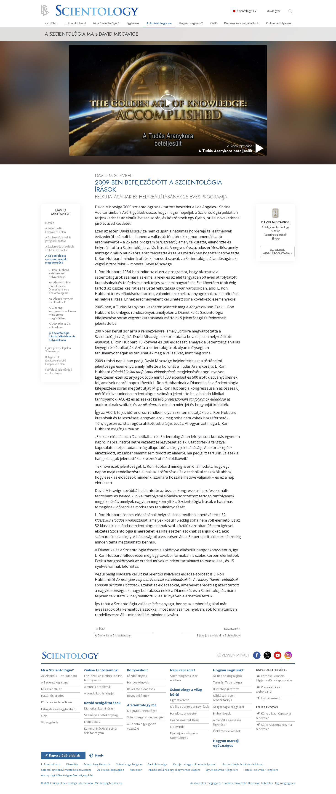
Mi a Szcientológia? (106, 23)
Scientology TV (246, 11)
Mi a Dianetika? (51, 689)
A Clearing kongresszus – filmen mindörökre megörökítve (62, 313)
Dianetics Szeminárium (99, 708)
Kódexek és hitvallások (56, 702)
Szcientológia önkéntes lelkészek (243, 764)
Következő (231, 629)
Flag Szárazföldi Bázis (185, 720)
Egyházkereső (179, 700)
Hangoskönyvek (138, 682)
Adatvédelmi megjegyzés (205, 783)
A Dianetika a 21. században (113, 635)
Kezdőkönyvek (137, 676)
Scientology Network (97, 764)
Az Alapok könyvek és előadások (61, 300)
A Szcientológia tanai (55, 682)
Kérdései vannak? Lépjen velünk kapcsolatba (274, 678)
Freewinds (177, 727)
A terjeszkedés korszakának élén (55, 230)
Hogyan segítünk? (191, 23)
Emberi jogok (222, 713)
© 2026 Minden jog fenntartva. (82, 783)
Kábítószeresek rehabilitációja (224, 698)
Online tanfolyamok (278, 23)
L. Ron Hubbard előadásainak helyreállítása (59, 273)
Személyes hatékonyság (100, 715)
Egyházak (133, 23)
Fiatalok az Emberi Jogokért (261, 769)
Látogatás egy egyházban (58, 709)
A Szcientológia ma (159, 23)
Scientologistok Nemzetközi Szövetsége (66, 769)
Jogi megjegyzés (285, 783)
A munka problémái (97, 687)
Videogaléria (49, 722)
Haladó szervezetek (183, 713)
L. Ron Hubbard (75, 23)
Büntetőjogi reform (226, 689)
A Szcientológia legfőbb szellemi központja (59, 248)
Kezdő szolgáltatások (102, 703)
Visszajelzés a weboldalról (268, 689)
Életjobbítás (92, 722)
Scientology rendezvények (145, 717)
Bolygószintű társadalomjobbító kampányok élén (55, 360)
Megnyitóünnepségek (142, 711)
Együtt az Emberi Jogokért (222, 769)
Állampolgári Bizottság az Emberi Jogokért (67, 775)
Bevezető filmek (138, 696)
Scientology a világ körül (186, 692)
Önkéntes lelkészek (227, 731)
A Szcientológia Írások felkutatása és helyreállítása (62, 336)
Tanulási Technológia (227, 682)
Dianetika (72, 764)
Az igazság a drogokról (228, 707)
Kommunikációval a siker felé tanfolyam (100, 730)
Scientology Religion (129, 764)
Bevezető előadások (141, 689)
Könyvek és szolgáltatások (241, 23)
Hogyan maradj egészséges (226, 743)
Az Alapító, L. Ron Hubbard (59, 676)
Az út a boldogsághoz (228, 676)
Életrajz (49, 223)
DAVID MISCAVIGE (60, 212)
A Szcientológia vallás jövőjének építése (58, 239)
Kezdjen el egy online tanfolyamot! (194, 764)
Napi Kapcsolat (182, 670)
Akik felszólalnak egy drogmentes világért (174, 769)
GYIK (213, 23)
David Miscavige (157, 764)
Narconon (136, 769)
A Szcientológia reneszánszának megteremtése (56, 259)
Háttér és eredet (52, 696)
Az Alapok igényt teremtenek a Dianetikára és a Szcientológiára (60, 287)
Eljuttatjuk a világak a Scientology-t (219, 635)
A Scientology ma (142, 705)
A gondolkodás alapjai (99, 693)
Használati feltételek (260, 783)
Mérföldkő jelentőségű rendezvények (58, 371)
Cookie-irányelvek (235, 783)
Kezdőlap (51, 23)
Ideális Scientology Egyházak (189, 706)
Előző (101, 629)
